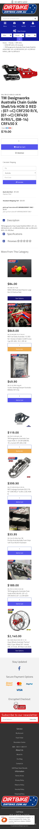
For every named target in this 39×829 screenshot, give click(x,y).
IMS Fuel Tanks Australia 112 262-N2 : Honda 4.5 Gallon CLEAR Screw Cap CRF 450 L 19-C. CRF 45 (19, 338)
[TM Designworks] (29, 426)
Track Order (19, 738)
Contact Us (19, 763)
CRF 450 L (19, 43)
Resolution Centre (19, 742)
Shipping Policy (19, 794)
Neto (26, 826)
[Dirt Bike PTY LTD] (19, 8)
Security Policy (19, 789)
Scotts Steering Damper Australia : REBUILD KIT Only (19, 388)
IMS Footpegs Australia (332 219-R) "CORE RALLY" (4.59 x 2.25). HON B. (19, 491)
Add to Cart (20, 147)
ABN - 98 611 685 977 (19, 747)
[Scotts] (26, 376)
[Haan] (29, 630)
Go (19, 39)
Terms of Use (19, 775)
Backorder (19, 349)
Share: (4, 128)
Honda (11, 43)
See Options (19, 298)
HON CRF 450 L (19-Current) (14, 45)
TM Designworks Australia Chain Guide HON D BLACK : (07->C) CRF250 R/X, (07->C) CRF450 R (19, 593)
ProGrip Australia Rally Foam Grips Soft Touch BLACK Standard (19, 541)
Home (5, 43)
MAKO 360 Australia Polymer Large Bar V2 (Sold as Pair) (19, 291)
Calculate (20, 182)
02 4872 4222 (20, 2)
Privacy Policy (19, 780)
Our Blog (19, 759)
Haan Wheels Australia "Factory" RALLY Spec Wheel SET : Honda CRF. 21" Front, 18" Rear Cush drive (19, 644)
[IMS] (29, 324)
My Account (19, 733)
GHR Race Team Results (19, 768)
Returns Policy (19, 785)
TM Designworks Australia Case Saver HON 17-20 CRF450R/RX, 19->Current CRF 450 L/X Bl (18, 440)
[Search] (35, 18)
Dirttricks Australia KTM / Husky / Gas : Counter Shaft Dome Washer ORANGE (20, 820)
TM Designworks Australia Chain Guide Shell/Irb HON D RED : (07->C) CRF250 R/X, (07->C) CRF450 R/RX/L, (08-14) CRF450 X (19, 49)
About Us (19, 754)
